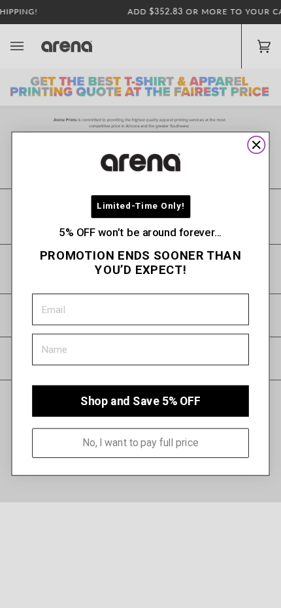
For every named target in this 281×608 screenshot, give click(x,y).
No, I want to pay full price (140, 443)
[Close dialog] (256, 144)
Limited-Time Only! (140, 207)
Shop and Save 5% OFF (140, 401)
